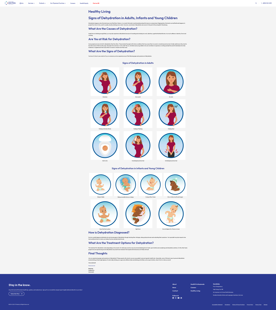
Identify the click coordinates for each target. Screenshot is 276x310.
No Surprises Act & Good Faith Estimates (223, 292)
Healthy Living (195, 291)
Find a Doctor (91, 265)
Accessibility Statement (217, 304)
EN (22, 3)
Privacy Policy (250, 304)
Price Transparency (218, 286)
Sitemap (265, 304)
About (174, 284)
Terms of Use (258, 304)
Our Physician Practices (57, 3)
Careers (72, 3)
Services (30, 3)
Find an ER (96, 3)
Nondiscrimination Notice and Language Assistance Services (228, 295)
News (174, 287)
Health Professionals (197, 284)
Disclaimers (227, 304)
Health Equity (84, 3)
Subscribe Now (15, 294)
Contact (175, 291)
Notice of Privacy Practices (238, 304)
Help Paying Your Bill (218, 289)
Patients (41, 3)
